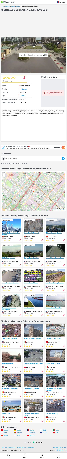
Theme (8, 457)
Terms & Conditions (21, 447)
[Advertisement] (33, 24)
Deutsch (19, 430)
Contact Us (4, 447)
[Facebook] (57, 450)
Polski (5, 432)
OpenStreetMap (61, 209)
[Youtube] (65, 450)
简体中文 (6, 435)
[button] (33, 191)
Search (42, 457)
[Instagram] (60, 450)
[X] (62, 450)
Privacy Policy (11, 447)
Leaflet (54, 209)
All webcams (31, 447)
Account (25, 457)
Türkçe (57, 432)
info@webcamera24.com (59, 447)
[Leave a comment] (63, 158)
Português (19, 432)
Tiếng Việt (32, 435)
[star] (4, 77)
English (62, 2)
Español (6, 430)
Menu (58, 457)
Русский (45, 432)
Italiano (57, 430)
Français (32, 430)
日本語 (44, 430)
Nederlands (33, 432)
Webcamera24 (9, 2)
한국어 (18, 435)
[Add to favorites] (24, 77)
